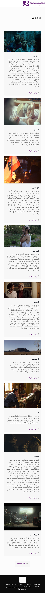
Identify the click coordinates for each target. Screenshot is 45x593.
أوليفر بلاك (35, 359)
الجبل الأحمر (35, 535)
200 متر (36, 56)
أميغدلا (36, 302)
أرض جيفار (35, 251)
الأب (37, 413)
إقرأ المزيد (33, 93)
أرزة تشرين (35, 188)
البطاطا (36, 457)
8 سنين (36, 130)
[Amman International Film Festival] (34, 4)
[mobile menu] (4, 4)
